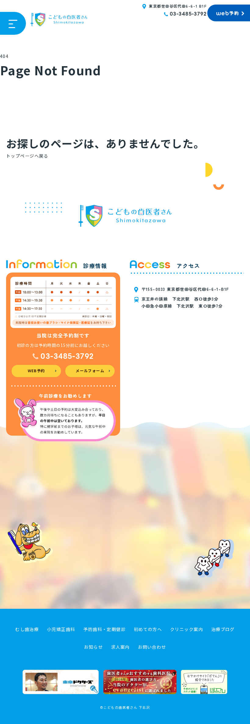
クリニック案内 (186, 629)
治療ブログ (223, 629)
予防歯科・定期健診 (104, 629)
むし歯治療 (27, 629)
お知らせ (93, 647)
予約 (227, 13)
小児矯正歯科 (61, 629)
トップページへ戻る (27, 156)
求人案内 (120, 647)
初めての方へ (148, 629)
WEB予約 (36, 370)
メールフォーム (90, 370)
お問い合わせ (152, 647)
